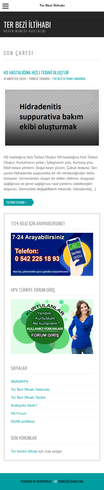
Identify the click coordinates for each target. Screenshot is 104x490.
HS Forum (19, 413)
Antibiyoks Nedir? (24, 405)
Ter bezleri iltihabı (24, 451)
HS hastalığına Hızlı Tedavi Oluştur (36, 72)
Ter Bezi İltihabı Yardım (28, 397)
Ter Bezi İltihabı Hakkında (68, 79)
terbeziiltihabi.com (70, 481)
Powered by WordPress (36, 481)
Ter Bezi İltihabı (27, 24)
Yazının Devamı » (17, 202)
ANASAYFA (19, 381)
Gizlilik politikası (23, 421)
